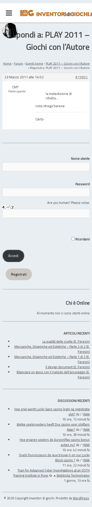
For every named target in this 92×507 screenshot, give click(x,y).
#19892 (81, 77)
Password (82, 184)
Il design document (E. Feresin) (67, 366)
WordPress (81, 498)
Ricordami (82, 239)
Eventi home (34, 63)
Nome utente (80, 158)
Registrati (19, 274)
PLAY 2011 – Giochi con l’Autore (68, 63)
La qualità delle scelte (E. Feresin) (66, 341)
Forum (18, 63)
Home (7, 63)
